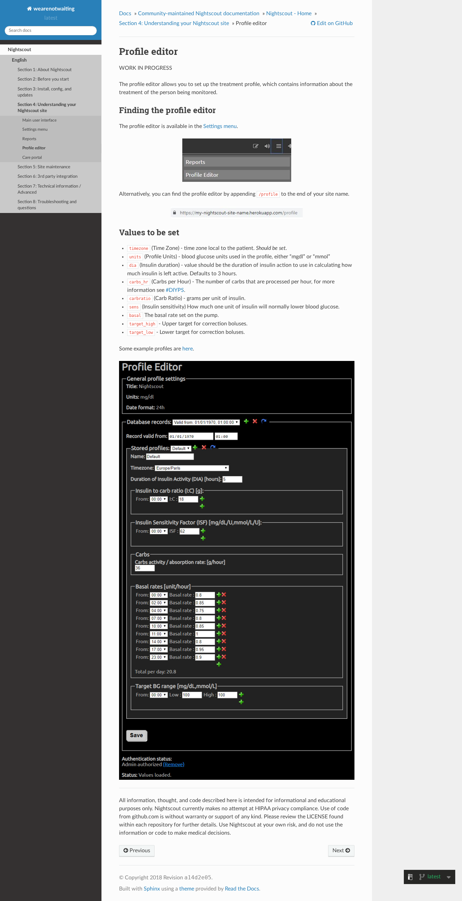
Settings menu (35, 129)
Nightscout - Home (288, 13)
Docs (125, 13)
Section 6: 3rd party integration (47, 176)
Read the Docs (242, 889)
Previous (139, 850)
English (19, 60)
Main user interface (39, 120)
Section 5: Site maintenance (44, 167)
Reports (29, 139)
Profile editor (33, 148)
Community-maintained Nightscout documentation (198, 13)
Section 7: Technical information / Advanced (49, 189)
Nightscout (19, 49)
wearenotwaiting (53, 9)
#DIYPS (175, 290)
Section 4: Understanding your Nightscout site (47, 108)
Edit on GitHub (334, 23)
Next (338, 850)
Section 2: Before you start (43, 79)
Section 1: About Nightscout (45, 70)
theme (186, 889)
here (187, 348)
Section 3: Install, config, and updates (44, 92)
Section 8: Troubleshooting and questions (47, 205)
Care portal (32, 157)
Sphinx (152, 889)
